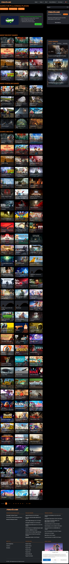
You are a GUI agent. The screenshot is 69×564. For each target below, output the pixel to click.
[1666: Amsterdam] (36, 205)
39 (18, 503)
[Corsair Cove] (36, 249)
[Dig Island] (7, 383)
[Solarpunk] (21, 494)
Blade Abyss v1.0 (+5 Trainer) (50, 535)
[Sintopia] (21, 53)
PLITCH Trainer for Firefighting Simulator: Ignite (34, 527)
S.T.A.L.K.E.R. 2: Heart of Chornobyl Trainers (14, 517)
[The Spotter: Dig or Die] (7, 338)
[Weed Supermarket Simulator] (7, 316)
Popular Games (28, 543)
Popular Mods (28, 547)
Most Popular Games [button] (13, 8)
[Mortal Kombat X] (7, 123)
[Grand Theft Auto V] (7, 90)
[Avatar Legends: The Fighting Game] (7, 294)
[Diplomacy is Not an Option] (21, 427)
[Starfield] (21, 112)
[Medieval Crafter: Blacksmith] (36, 182)
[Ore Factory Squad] (21, 260)
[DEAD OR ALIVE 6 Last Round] (36, 305)
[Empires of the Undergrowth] (21, 41)
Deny (55, 559)
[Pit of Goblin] (36, 227)
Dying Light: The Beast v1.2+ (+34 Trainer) (33, 522)
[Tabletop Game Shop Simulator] (7, 427)
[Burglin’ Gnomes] (7, 483)
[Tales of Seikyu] (21, 361)
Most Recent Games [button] (4, 8)
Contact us (8, 545)
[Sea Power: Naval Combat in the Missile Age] (21, 439)
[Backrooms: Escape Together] (36, 327)
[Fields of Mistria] (21, 238)
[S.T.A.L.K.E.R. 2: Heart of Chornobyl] (21, 101)
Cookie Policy (55, 562)
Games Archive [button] (21, 8)
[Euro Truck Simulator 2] (7, 101)
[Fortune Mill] (36, 483)
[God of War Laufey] (36, 472)
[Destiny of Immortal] (36, 64)
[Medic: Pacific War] (36, 394)
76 (26, 503)
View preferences (63, 559)
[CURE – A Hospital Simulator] (21, 338)
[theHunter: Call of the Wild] (21, 123)
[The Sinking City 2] (36, 75)
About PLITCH (38, 24)
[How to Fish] (7, 182)
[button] (66, 552)
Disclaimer (8, 547)
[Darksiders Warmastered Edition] (7, 41)
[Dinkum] (7, 249)
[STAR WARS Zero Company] (7, 205)
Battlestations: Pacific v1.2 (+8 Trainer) (32, 537)
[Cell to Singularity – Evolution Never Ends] (21, 272)
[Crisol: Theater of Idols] (7, 194)
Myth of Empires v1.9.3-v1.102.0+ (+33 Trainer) (53, 525)
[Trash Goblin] (21, 64)
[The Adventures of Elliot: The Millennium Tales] (21, 194)
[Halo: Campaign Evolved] (21, 294)
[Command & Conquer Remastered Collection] (7, 361)
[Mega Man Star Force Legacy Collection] (7, 472)
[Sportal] (21, 349)
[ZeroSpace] (7, 283)
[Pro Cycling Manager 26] (7, 327)
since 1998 (65, 14)
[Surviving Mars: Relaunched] (7, 53)
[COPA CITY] (7, 450)
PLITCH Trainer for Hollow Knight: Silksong (33, 531)
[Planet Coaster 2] (36, 41)
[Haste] (7, 394)
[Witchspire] (7, 494)
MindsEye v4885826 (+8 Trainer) (31, 529)
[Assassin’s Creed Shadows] (36, 90)
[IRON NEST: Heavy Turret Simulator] (7, 227)
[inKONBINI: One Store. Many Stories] (21, 394)
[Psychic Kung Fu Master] (21, 227)
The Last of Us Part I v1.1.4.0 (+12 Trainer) (52, 523)
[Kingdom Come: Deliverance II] (36, 101)
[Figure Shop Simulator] (36, 427)
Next (29, 503)
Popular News (28, 551)
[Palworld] (7, 112)
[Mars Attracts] (21, 383)
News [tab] (54, 43)
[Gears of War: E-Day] (36, 416)
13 (13, 503)
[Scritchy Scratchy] (21, 216)
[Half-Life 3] (7, 349)
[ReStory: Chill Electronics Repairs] (36, 216)
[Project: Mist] (7, 372)
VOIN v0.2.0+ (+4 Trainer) (49, 533)
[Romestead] (21, 483)
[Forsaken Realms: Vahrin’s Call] (7, 260)
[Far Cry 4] (36, 112)
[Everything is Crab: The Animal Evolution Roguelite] (36, 361)
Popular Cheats (28, 549)
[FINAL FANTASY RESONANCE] (36, 494)
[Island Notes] (21, 182)
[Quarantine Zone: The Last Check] (7, 75)
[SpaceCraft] (36, 450)
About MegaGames (9, 543)
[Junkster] (21, 327)
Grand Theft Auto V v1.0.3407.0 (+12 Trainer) (53, 537)
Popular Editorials (29, 553)
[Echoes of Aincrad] (21, 316)
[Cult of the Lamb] (7, 238)
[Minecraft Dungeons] (7, 439)
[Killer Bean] (7, 405)
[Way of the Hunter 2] (36, 439)
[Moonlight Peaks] (36, 338)
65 (22, 503)
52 (20, 503)
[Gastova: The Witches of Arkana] (36, 405)
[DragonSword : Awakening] (36, 294)
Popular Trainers (29, 545)
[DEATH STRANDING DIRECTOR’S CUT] (7, 461)
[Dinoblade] (21, 249)
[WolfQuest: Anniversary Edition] (36, 272)
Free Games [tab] (65, 43)
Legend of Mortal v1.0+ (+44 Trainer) (32, 515)
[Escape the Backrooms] (7, 216)
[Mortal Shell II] (21, 205)
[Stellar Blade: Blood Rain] (7, 272)
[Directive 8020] (36, 349)
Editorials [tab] (59, 43)
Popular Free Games (29, 555)
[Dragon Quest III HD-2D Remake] (7, 305)
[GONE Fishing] (7, 64)
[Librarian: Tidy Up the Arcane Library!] (36, 194)
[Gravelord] (21, 472)
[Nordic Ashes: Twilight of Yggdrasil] (21, 416)
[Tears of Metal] (21, 283)
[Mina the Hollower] (36, 372)
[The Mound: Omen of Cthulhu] (36, 316)
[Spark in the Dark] (36, 238)
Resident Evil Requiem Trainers (11, 519)
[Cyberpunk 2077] (21, 90)
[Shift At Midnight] (36, 283)
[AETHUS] (36, 53)
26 (15, 503)
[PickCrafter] (36, 383)
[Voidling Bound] (21, 450)
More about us (58, 22)
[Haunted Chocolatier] (7, 416)
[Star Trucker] (21, 305)
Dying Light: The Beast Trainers (11, 515)
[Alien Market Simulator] (21, 405)
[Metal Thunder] (21, 372)
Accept (47, 559)
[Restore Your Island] (36, 260)
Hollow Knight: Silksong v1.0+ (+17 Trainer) (33, 520)
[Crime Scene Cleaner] (21, 461)
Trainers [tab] (50, 43)
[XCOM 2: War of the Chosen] (36, 461)
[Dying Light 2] (36, 123)
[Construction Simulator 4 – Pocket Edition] (21, 75)
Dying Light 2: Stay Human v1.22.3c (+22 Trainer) (53, 518)
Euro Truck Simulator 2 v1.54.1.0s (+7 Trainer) (53, 531)
